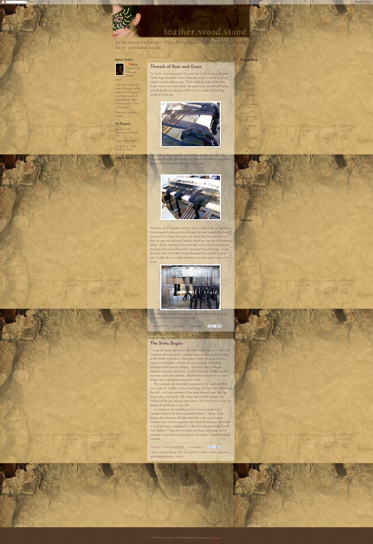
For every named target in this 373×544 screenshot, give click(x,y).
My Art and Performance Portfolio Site (127, 132)
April (251, 157)
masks (212, 452)
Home (200, 467)
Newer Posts (156, 467)
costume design (167, 452)
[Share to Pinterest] (220, 326)
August (252, 147)
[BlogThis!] (211, 326)
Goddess (203, 452)
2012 (247, 89)
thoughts (169, 456)
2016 (247, 71)
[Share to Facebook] (217, 326)
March (251, 166)
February (251, 178)
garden (193, 452)
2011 (247, 95)
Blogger (216, 537)
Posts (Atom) (169, 475)
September (251, 138)
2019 (247, 65)
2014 (247, 83)
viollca (179, 456)
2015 (247, 77)
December (251, 104)
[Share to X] (214, 326)
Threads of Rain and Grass (175, 67)
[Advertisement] (191, 502)
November (251, 116)
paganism (223, 452)
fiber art (182, 452)
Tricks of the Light (125, 141)
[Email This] (209, 326)
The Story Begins (166, 343)
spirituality (156, 456)
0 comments (195, 326)
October (252, 126)
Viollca (133, 64)
